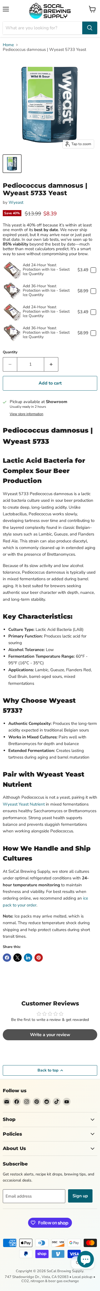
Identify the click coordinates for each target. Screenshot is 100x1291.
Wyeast (16, 202)
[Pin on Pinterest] (38, 957)
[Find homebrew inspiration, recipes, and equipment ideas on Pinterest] (37, 1102)
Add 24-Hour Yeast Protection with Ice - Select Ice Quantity (46, 269)
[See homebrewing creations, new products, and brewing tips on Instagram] (27, 1102)
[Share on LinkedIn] (28, 957)
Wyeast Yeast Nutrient (24, 804)
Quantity (10, 352)
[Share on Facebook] (7, 957)
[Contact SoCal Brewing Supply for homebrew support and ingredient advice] (7, 1102)
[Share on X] (17, 957)
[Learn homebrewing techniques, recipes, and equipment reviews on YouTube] (67, 1102)
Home (8, 45)
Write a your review (50, 1035)
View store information (26, 414)
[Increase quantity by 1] (51, 364)
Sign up (80, 1196)
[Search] (89, 28)
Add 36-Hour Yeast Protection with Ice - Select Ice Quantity (46, 290)
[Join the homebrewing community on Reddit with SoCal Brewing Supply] (47, 1102)
